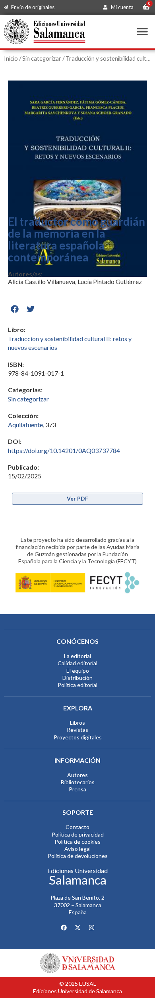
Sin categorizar (41, 58)
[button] (142, 31)
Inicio (11, 58)
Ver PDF (77, 498)
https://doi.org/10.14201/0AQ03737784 (64, 450)
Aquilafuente (25, 424)
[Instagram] (91, 927)
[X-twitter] (77, 927)
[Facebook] (64, 927)
